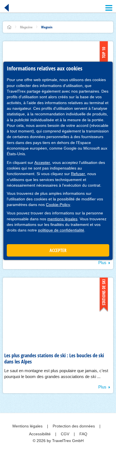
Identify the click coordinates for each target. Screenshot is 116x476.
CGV (65, 434)
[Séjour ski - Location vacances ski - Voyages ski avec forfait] (9, 27)
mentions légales (62, 219)
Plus (102, 262)
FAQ (83, 434)
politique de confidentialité (61, 230)
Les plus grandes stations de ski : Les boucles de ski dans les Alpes (54, 358)
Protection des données (74, 426)
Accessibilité (40, 434)
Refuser (78, 173)
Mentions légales (28, 426)
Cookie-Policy (58, 204)
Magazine (26, 27)
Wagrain (46, 27)
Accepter (42, 162)
